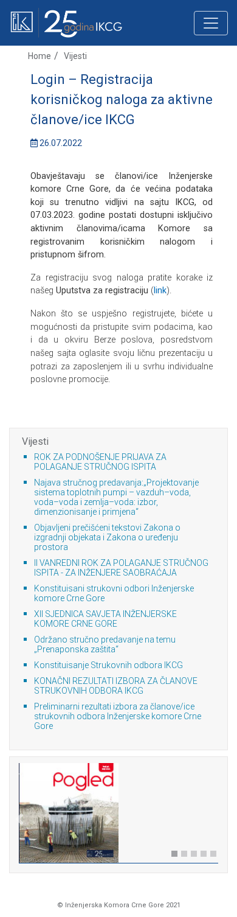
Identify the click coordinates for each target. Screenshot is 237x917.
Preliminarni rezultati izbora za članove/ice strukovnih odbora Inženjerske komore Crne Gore (117, 716)
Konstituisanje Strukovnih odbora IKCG (108, 665)
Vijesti (75, 56)
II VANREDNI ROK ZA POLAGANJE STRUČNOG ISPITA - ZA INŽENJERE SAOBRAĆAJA (121, 567)
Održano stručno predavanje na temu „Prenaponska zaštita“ (105, 644)
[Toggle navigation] (211, 23)
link (160, 290)
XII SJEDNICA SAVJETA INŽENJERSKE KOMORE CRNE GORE (105, 619)
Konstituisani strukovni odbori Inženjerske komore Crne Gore (114, 593)
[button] (20, 838)
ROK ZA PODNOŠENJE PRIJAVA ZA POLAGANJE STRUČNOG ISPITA (100, 462)
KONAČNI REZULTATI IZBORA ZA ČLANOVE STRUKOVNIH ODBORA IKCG (115, 686)
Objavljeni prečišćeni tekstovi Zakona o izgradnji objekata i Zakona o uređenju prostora (107, 537)
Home (39, 56)
